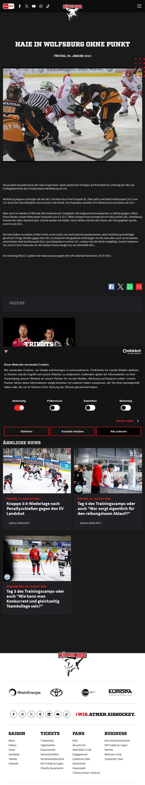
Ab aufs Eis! (79, 745)
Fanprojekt (78, 768)
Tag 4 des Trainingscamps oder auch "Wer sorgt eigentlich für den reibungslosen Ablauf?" (106, 508)
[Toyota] (56, 692)
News (11, 740)
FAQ (74, 740)
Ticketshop (47, 740)
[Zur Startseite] (72, 12)
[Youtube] (57, 714)
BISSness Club (113, 754)
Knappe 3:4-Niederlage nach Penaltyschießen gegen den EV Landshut (35, 508)
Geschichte (79, 763)
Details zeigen (125, 420)
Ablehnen (26, 431)
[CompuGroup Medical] (88, 692)
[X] (31, 714)
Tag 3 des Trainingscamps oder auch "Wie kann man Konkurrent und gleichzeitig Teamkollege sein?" (35, 599)
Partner (109, 749)
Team (11, 749)
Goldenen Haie (81, 759)
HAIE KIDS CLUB (81, 749)
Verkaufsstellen (49, 754)
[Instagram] (22, 714)
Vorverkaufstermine (52, 759)
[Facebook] (13, 714)
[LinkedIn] (49, 714)
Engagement (79, 754)
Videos (12, 745)
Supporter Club (114, 759)
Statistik (13, 763)
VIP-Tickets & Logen (51, 763)
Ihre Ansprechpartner (117, 740)
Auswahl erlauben (72, 431)
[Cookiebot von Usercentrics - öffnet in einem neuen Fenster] (125, 351)
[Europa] (121, 692)
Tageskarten (47, 745)
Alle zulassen (118, 431)
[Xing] (40, 714)
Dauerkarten (48, 749)
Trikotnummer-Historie (86, 772)
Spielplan (14, 754)
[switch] (55, 407)
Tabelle (12, 759)
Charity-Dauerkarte (51, 768)
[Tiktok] (66, 714)
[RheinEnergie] (24, 692)
